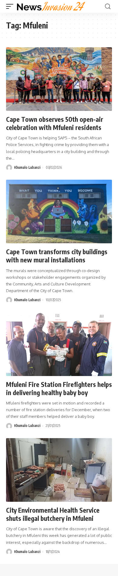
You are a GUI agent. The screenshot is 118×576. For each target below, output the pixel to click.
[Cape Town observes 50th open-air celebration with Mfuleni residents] (59, 79)
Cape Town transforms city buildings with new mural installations (56, 256)
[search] (107, 6)
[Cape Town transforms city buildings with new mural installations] (59, 211)
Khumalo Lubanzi (27, 167)
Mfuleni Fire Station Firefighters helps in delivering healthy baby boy (59, 388)
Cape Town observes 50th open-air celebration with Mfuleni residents (54, 123)
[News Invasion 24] (51, 6)
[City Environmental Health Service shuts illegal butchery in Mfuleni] (59, 470)
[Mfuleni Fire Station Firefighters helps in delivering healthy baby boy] (59, 344)
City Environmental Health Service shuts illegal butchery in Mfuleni (53, 514)
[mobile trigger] (11, 6)
